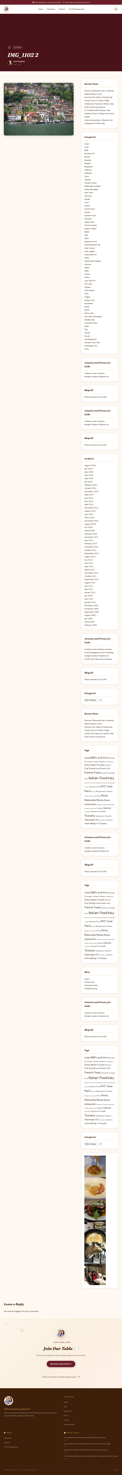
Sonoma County (90, 323)
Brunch (87, 157)
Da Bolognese (109, 762)
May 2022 (88, 501)
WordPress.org (90, 988)
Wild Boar (102, 820)
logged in (18, 1311)
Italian (86, 232)
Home (40, 9)
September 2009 (91, 612)
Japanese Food (90, 241)
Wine (86, 349)
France (87, 205)
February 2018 (90, 534)
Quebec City (89, 300)
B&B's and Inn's (99, 757)
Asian (86, 144)
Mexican (87, 264)
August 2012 (90, 556)
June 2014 (88, 540)
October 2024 (90, 488)
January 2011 (90, 592)
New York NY (89, 280)
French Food (89, 209)
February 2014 (90, 543)
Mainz (86, 258)
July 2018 (88, 527)
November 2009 (91, 608)
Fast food (107, 765)
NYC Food (106, 786)
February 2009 (90, 625)
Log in (86, 979)
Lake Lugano (89, 251)
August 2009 (90, 615)
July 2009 (88, 618)
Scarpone (99, 805)
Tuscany (89, 816)
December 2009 (91, 605)
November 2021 (91, 507)
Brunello (87, 160)
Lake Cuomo (89, 248)
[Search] (116, 9)
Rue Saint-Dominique (93, 316)
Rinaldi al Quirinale (90, 796)
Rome (86, 310)
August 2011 (90, 582)
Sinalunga (87, 812)
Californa (88, 170)
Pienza (93, 791)
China (86, 176)
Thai (86, 329)
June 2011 (88, 586)
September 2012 (91, 553)
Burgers (87, 163)
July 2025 (88, 481)
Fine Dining (89, 768)
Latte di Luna (88, 783)
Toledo (87, 333)
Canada (95, 762)
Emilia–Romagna (91, 189)
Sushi (103, 811)
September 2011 (91, 579)
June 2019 (88, 514)
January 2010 (90, 602)
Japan (86, 238)
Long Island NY (90, 254)
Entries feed (89, 982)
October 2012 (90, 550)
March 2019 (89, 517)
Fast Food (88, 192)
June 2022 (88, 498)
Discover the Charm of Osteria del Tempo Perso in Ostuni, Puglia (87, 1444)
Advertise (51, 9)
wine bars (109, 820)
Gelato (87, 212)
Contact (62, 9)
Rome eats (89, 313)
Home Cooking (90, 225)
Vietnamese (100, 816)
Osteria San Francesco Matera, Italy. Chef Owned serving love (86, 1450)
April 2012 (89, 566)
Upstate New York (92, 342)
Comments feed (91, 985)
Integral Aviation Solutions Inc (96, 376)
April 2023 (89, 494)
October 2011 (90, 576)
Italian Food (98, 778)
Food (86, 202)
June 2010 (88, 599)
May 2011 (88, 589)
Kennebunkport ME (92, 244)
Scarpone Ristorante (108, 805)
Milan (86, 271)
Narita (86, 277)
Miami (86, 267)
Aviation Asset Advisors (94, 373)
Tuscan (87, 336)
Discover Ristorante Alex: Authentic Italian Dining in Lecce (84, 1438)
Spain (86, 326)
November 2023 (91, 491)
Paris (86, 293)
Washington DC (90, 345)
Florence (88, 196)
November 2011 (91, 573)
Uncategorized (90, 339)
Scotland (100, 808)
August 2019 (90, 511)
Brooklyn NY (89, 153)
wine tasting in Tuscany (95, 823)
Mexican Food (94, 787)
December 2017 (91, 537)
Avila (86, 147)
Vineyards (107, 816)
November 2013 (91, 547)
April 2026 (89, 478)
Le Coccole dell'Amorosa (100, 783)
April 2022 (89, 504)
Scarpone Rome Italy (90, 808)
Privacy (116, 1470)
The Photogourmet (76, 9)
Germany (88, 218)
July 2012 (88, 560)
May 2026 (88, 475)
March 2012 (89, 569)
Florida (87, 199)
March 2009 (89, 622)
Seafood (107, 808)
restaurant (88, 303)
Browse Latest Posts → (61, 1364)
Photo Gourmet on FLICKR (95, 397)
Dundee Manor (90, 183)
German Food (90, 215)
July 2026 (88, 468)
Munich (87, 274)
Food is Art (105, 768)
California (88, 173)
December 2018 (91, 521)
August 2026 (90, 465)
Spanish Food (96, 811)
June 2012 (88, 563)
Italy (86, 235)
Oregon (87, 287)
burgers (89, 762)
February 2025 (90, 485)
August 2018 (90, 524)
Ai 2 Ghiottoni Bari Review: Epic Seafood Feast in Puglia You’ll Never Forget (99, 113)
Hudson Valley (90, 228)
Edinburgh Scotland (92, 186)
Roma (86, 306)
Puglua (87, 297)
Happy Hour (89, 222)
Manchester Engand (92, 261)
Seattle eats (89, 319)
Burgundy (88, 166)
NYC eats (88, 284)
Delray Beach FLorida (94, 765)
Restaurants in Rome (104, 791)
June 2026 (88, 472)
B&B (86, 150)
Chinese (87, 179)
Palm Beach (89, 290)
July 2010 (88, 595)
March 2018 (89, 530)
